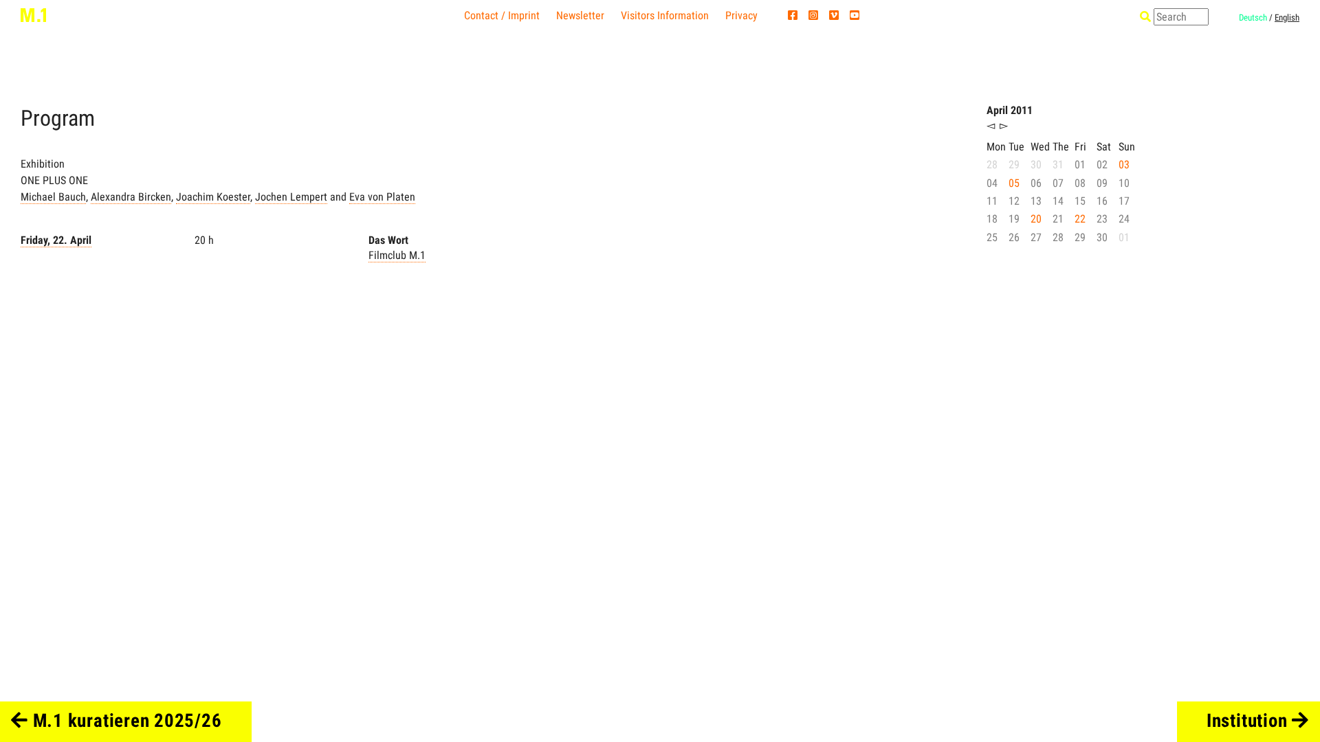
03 (1124, 164)
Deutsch (1253, 17)
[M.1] (33, 14)
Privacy (741, 15)
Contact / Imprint (502, 15)
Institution (1249, 721)
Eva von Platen (382, 196)
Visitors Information (665, 15)
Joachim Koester (213, 196)
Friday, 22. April (56, 240)
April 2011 (1010, 110)
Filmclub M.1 (397, 255)
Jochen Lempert (291, 196)
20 (1036, 218)
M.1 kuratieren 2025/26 (124, 721)
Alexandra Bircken (131, 196)
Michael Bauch (53, 196)
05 (1014, 183)
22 (1080, 218)
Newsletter (580, 15)
